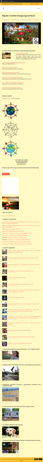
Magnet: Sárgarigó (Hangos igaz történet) (10, 72)
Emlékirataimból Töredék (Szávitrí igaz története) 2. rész (20, 271)
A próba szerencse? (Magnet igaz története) (18, 235)
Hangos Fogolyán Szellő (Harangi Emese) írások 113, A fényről (21, 336)
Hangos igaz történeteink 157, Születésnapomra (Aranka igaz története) (24, 264)
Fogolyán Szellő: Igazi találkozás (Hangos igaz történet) (13, 62)
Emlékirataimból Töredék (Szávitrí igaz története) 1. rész (20, 284)
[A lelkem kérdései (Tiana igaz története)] (4, 278)
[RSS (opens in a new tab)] (38, 3)
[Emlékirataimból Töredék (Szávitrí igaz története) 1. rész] (4, 284)
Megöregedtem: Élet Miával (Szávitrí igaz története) (19, 330)
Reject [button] (40, 459)
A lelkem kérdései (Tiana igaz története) (17, 277)
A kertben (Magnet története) (22, 53)
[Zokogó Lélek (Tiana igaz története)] (4, 298)
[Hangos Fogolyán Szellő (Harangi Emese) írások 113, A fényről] (4, 337)
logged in (9, 98)
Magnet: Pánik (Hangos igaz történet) (9, 67)
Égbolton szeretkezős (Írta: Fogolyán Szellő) (17, 237)
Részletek (21, 460)
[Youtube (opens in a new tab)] (37, 3)
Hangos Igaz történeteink (26, 19)
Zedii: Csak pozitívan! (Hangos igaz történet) (11, 87)
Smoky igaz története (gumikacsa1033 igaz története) (20, 244)
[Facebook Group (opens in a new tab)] (33, 3)
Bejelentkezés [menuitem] (5, 1)
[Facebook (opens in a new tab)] (31, 3)
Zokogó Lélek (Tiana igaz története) (12, 229)
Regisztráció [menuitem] (11, 1)
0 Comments (15, 253)
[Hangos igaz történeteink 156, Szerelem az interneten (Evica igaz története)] (4, 324)
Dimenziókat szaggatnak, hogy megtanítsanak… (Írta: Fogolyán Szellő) (23, 258)
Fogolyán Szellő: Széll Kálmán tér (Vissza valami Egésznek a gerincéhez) (23, 304)
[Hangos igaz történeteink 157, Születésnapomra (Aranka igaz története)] (4, 265)
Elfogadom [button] (36, 459)
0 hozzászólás (36, 19)
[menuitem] (1, 1)
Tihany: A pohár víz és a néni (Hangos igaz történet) (12, 82)
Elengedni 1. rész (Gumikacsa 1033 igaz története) (18, 239)
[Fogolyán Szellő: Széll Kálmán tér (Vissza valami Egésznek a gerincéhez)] (4, 304)
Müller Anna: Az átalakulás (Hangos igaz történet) (12, 77)
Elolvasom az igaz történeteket (8, 215)
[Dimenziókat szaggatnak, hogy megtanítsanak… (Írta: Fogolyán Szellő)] (4, 258)
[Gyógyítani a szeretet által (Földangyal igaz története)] (4, 344)
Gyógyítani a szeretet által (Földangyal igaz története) (20, 233)
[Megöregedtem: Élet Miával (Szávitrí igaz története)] (4, 330)
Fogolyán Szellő (6, 19)
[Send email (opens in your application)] (40, 4)
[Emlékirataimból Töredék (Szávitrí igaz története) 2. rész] (4, 271)
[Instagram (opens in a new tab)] (35, 3)
